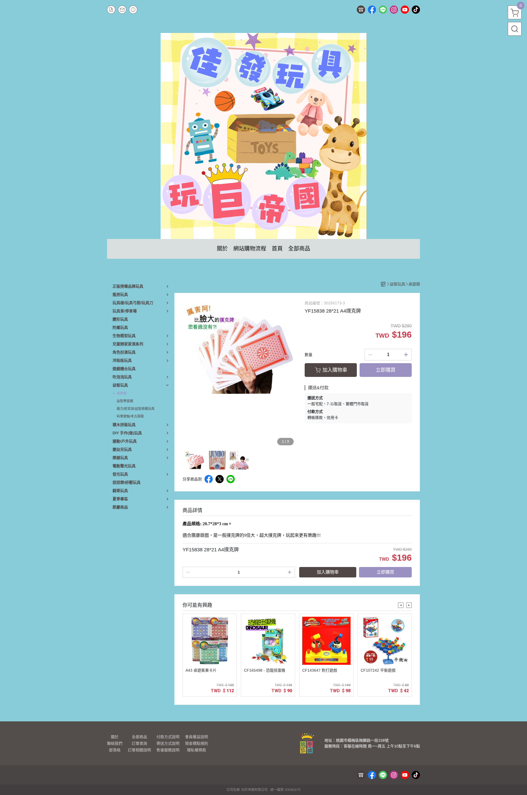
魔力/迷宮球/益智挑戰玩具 (136, 409)
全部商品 (139, 737)
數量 (308, 354)
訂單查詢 (139, 743)
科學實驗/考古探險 (130, 416)
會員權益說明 (196, 737)
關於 (115, 737)
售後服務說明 (168, 750)
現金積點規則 (196, 743)
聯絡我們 (114, 743)
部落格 (114, 750)
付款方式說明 (168, 737)
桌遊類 (122, 393)
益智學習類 (125, 401)
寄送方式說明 (168, 743)
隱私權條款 (196, 750)
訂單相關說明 (139, 750)
